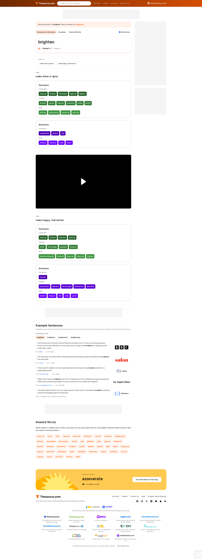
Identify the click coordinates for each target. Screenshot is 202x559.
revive (49, 457)
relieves (40, 457)
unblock (69, 457)
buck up (60, 256)
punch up (65, 112)
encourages (63, 441)
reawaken (82, 452)
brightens (51, 337)
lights (115, 446)
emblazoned (120, 436)
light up (73, 94)
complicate (44, 133)
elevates (107, 436)
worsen (43, 277)
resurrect (59, 457)
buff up (43, 112)
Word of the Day (88, 474)
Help (143, 496)
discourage (66, 286)
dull (62, 133)
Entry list (115, 496)
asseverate (92, 478)
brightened (62, 337)
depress (53, 143)
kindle (80, 103)
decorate (76, 436)
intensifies (61, 446)
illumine (61, 103)
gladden (63, 247)
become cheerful (47, 256)
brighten (40, 337)
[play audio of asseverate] (83, 484)
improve (62, 237)
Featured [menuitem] (97, 3)
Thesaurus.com (45, 3)
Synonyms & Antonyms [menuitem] (46, 32)
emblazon (88, 436)
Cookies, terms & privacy (157, 496)
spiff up (76, 112)
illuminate (63, 94)
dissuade (90, 286)
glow (99, 441)
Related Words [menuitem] (75, 32)
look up (90, 256)
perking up (62, 452)
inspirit (82, 446)
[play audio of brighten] (39, 48)
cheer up (80, 256)
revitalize (113, 452)
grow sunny (54, 112)
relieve (103, 452)
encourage (52, 247)
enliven (53, 94)
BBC (41, 352)
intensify (70, 103)
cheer (42, 247)
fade (61, 143)
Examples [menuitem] (62, 32)
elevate (40, 441)
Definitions (125, 32)
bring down (44, 286)
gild (82, 441)
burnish (43, 103)
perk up (72, 237)
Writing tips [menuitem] (125, 3)
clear (58, 436)
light (108, 446)
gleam (51, 103)
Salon (42, 363)
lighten (82, 94)
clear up (43, 94)
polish (88, 103)
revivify (124, 452)
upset (69, 143)
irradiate (72, 446)
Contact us (134, 496)
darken (55, 133)
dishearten (79, 286)
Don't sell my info (123, 546)
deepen (43, 143)
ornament (50, 452)
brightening (75, 337)
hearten (73, 247)
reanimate (93, 452)
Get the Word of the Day (147, 479)
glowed (107, 441)
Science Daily (44, 374)
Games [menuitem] (105, 3)
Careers (125, 496)
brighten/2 (79, 24)
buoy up (70, 256)
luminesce (125, 446)
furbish (74, 441)
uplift (78, 457)
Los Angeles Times (46, 385)
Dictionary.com (156, 3)
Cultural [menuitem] (113, 3)
